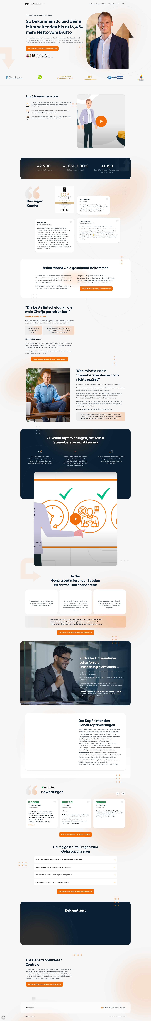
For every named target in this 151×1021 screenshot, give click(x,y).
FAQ (123, 4)
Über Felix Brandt (113, 4)
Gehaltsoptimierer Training (97, 4)
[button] (118, 794)
